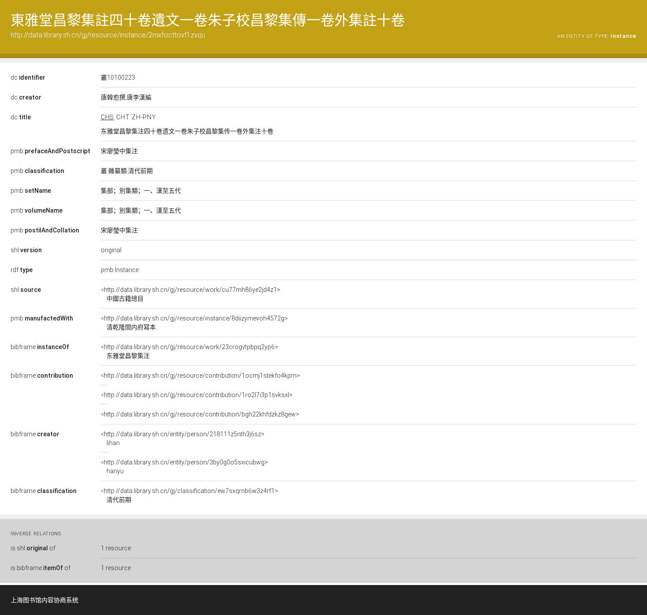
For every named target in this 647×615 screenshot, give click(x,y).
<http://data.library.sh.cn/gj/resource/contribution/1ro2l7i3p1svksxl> (197, 394)
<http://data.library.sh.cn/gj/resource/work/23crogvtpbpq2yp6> (189, 351)
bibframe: (40, 346)
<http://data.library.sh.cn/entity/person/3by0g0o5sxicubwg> (184, 467)
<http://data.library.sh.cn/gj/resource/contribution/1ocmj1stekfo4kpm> (200, 375)
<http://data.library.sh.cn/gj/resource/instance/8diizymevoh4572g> (194, 323)
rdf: (22, 269)
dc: (28, 77)
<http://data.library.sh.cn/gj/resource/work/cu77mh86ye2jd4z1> (190, 294)
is (33, 548)
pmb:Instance (120, 269)
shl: (26, 250)
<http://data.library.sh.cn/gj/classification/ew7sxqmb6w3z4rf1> (189, 495)
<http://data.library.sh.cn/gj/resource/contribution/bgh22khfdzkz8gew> (200, 414)
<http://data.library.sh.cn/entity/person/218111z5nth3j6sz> (183, 438)
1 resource (116, 548)
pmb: (50, 151)
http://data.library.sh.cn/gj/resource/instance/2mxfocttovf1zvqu (108, 35)
